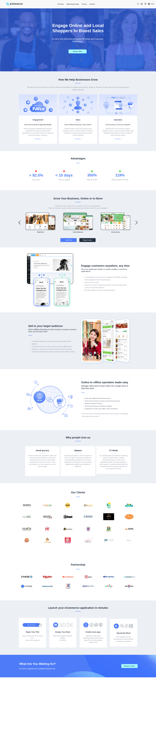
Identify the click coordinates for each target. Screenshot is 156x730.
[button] (19, 223)
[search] (138, 4)
